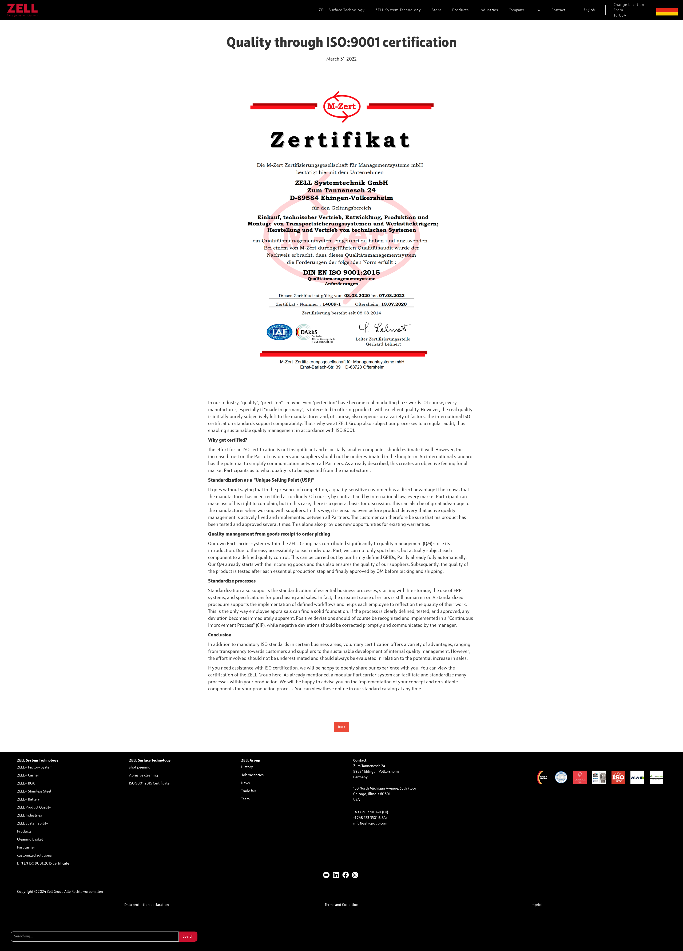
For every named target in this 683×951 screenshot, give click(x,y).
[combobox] (593, 10)
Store (437, 10)
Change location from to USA (629, 10)
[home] (22, 10)
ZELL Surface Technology (342, 10)
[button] (524, 10)
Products (460, 10)
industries (488, 10)
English (589, 10)
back (341, 727)
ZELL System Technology (398, 10)
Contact (558, 10)
